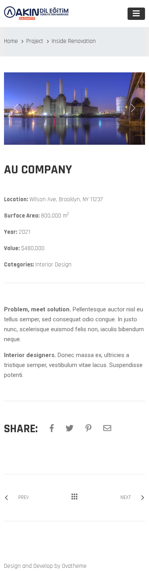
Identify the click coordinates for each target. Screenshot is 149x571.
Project (34, 41)
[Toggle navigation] (136, 14)
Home (11, 41)
